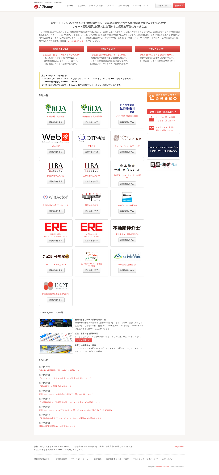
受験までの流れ (96, 5)
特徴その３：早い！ (157, 49)
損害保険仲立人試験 (55, 176)
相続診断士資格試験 (55, 116)
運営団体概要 (61, 459)
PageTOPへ (179, 446)
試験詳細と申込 (56, 122)
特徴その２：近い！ (109, 49)
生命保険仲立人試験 (91, 176)
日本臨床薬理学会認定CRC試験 (56, 294)
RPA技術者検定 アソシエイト (56, 205)
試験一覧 (82, 5)
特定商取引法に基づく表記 (117, 459)
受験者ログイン (164, 5)
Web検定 (56, 146)
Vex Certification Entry (127, 205)
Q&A (109, 5)
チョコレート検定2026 (56, 264)
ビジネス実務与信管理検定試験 (127, 116)
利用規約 (98, 459)
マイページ (69, 5)
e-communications (162, 466)
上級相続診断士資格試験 (91, 116)
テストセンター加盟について (145, 459)
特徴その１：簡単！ (61, 49)
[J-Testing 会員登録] (163, 97)
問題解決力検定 (91, 205)
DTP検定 (91, 146)
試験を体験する (83, 340)
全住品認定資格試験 (127, 264)
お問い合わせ (123, 5)
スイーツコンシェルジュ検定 (127, 146)
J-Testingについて (140, 5)
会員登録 (179, 5)
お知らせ (43, 359)
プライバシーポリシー (80, 459)
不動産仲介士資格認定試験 (127, 234)
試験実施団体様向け (42, 459)
